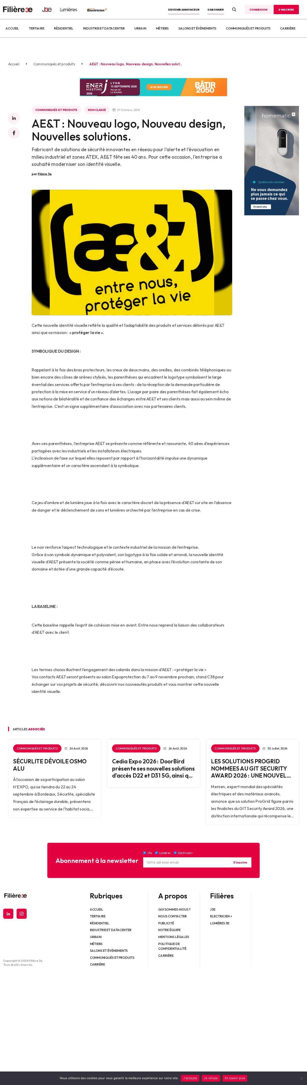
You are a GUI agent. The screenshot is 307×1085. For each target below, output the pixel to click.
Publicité (166, 923)
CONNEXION (258, 9)
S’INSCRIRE (286, 9)
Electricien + (221, 916)
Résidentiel (63, 28)
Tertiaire (36, 28)
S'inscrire (240, 862)
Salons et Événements (197, 28)
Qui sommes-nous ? (174, 909)
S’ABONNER (215, 9)
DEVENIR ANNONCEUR (184, 9)
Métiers (162, 28)
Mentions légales (173, 937)
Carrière (287, 28)
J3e (212, 909)
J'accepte (190, 1078)
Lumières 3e (219, 923)
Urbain (140, 28)
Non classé (97, 110)
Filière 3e (45, 174)
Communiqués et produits (248, 28)
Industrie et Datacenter (104, 28)
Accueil (12, 28)
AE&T (151, 399)
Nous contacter (172, 916)
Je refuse (211, 1078)
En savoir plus (235, 1078)
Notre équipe (169, 930)
